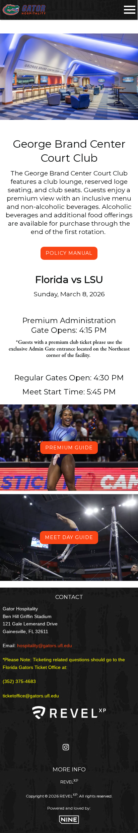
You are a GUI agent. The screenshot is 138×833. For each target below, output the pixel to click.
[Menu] (129, 8)
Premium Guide (69, 448)
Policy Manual (69, 253)
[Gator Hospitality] (24, 10)
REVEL (69, 781)
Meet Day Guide (69, 537)
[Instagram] (66, 749)
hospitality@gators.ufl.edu (44, 645)
